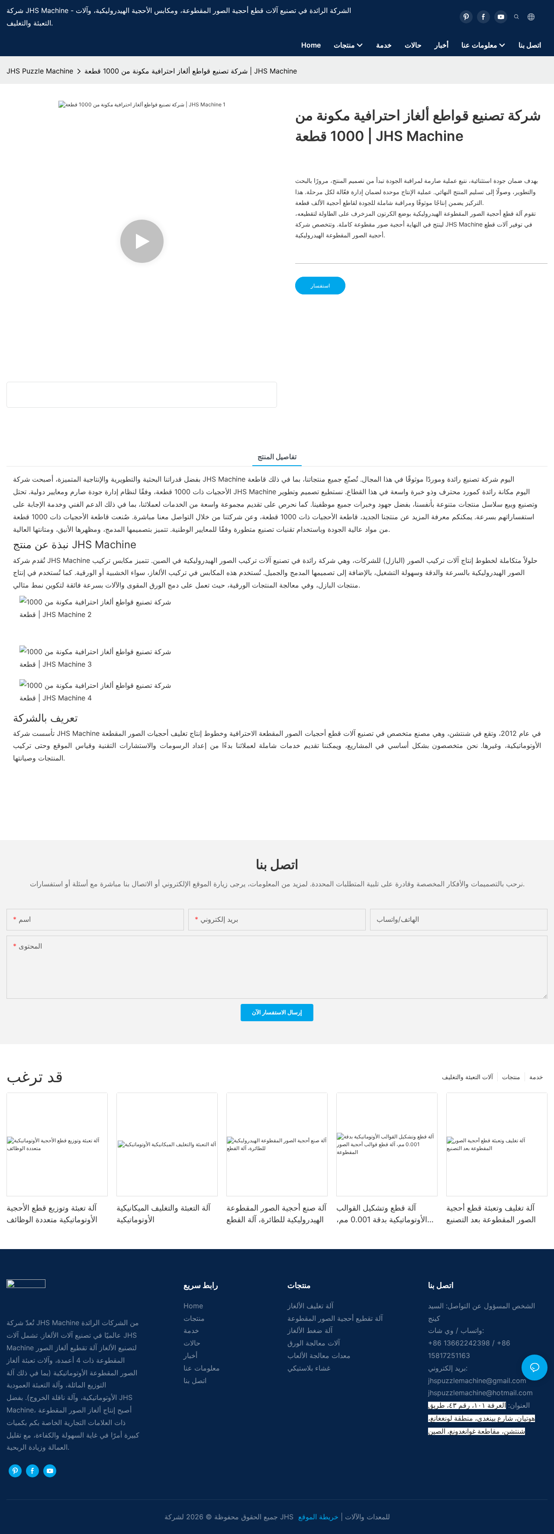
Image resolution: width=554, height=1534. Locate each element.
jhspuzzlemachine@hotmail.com (480, 1392)
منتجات (511, 1076)
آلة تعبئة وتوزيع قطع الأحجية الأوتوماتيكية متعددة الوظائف (51, 1213)
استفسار (320, 285)
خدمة (536, 1076)
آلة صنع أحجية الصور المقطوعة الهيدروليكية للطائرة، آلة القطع (276, 1213)
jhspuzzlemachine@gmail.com (477, 1380)
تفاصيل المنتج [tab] (277, 456)
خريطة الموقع (319, 1516)
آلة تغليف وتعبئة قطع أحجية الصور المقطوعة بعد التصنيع (491, 1213)
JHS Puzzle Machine (39, 71)
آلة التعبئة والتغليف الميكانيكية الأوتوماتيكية (163, 1213)
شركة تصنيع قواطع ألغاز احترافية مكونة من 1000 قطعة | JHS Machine (190, 71)
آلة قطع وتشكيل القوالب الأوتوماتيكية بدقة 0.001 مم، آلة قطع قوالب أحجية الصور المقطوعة (381, 1214)
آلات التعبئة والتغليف (467, 1076)
